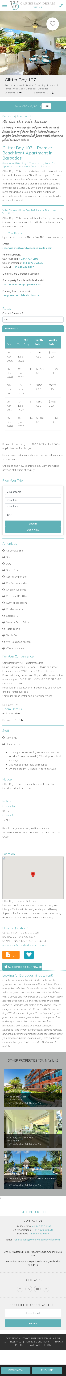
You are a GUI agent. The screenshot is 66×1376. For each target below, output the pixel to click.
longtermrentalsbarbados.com (22, 295)
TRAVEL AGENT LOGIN (39, 1345)
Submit (33, 1323)
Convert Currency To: (13, 313)
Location (28, 116)
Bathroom (39, 92)
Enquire (47, 1370)
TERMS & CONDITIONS (38, 1341)
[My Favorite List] (29, 955)
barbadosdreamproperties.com (22, 284)
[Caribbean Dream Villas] (33, 5)
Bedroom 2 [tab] (11, 328)
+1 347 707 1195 (28, 258)
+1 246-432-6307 (39, 1233)
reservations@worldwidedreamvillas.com (27, 247)
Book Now (15, 1370)
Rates (19, 116)
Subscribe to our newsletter (24, 967)
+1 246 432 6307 (24, 267)
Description (8, 116)
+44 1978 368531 (33, 262)
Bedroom (10, 92)
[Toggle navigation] (4, 5)
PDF (13, 955)
